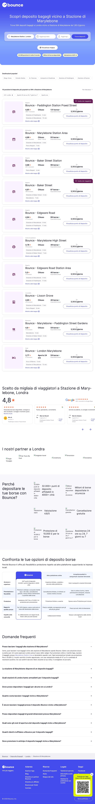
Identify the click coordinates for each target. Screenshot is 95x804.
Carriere (28, 788)
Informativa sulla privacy (66, 775)
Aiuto (45, 774)
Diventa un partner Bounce (32, 778)
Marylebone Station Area (24, 655)
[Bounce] (12, 5)
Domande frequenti (50, 771)
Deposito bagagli (16, 756)
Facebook (81, 771)
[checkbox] (7, 78)
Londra (28, 756)
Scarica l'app (29, 771)
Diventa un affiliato (32, 782)
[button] (80, 36)
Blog (27, 774)
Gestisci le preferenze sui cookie (65, 781)
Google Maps (60, 419)
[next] (90, 429)
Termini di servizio (67, 771)
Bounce (5, 756)
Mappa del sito (48, 777)
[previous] (83, 429)
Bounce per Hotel (31, 785)
